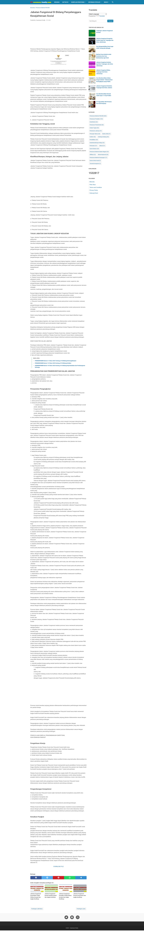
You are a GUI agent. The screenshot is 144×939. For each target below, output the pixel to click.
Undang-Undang (103, 136)
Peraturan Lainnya (96, 130)
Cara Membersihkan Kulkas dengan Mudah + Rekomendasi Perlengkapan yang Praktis (104, 79)
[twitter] (47, 877)
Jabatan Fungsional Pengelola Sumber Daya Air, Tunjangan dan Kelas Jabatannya (104, 40)
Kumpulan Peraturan (77, 2)
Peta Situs (93, 184)
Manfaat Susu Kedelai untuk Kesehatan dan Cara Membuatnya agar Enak (103, 56)
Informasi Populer (94, 2)
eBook (106, 2)
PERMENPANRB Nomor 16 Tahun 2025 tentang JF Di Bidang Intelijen (53, 363)
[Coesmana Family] (40, 2)
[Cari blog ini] (113, 2)
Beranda (57, 2)
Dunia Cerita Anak (95, 160)
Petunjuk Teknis (95, 133)
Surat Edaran (94, 148)
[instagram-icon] (78, 917)
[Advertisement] (58, 34)
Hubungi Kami (94, 193)
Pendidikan (94, 139)
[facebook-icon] (72, 917)
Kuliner (93, 136)
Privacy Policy (94, 190)
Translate (102, 16)
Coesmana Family (74, 928)
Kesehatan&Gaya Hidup (97, 142)
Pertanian (93, 145)
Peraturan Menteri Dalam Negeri (99, 151)
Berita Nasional (103, 154)
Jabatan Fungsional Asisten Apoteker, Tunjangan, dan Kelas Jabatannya (104, 64)
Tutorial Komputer (95, 163)
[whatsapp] (69, 877)
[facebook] (36, 877)
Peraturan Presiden (96, 119)
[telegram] (81, 877)
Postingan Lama (81, 908)
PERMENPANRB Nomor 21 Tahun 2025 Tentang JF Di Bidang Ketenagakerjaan (55, 360)
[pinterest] (58, 877)
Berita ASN (106, 133)
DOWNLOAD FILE (58, 866)
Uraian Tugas (94, 127)
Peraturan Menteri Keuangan (98, 157)
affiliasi (93, 154)
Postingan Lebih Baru (36, 908)
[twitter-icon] (66, 917)
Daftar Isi (65, 2)
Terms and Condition (96, 187)
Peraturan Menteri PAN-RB (98, 116)
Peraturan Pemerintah (97, 124)
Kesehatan (94, 122)
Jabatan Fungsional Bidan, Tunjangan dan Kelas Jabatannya (103, 71)
